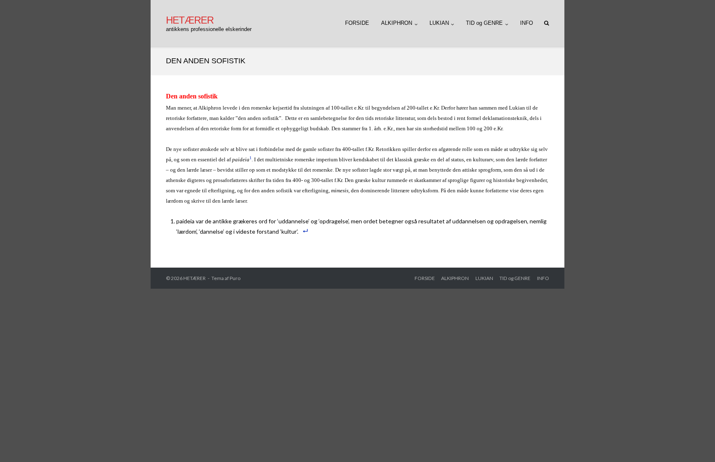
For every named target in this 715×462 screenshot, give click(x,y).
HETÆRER (194, 278)
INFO (526, 23)
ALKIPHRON (396, 23)
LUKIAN (439, 23)
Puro (235, 278)
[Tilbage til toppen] (694, 442)
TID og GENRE (484, 23)
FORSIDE (357, 23)
